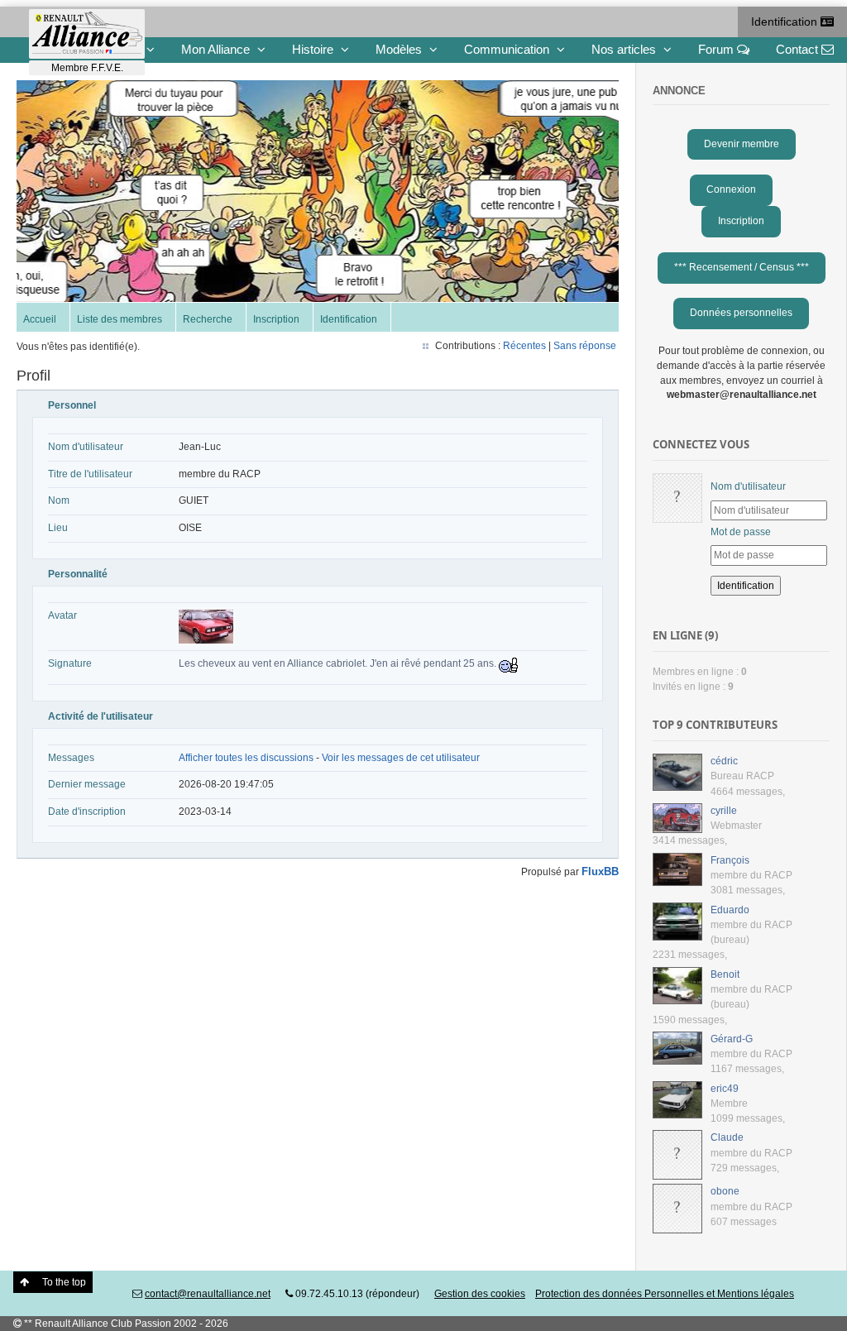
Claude (727, 1137)
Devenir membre (741, 144)
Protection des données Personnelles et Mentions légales (664, 1294)
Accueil (39, 319)
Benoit (725, 974)
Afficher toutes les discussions (246, 758)
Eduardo (730, 910)
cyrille (724, 810)
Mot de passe (741, 532)
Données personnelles (741, 312)
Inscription (276, 319)
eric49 (725, 1088)
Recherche (207, 319)
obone (725, 1191)
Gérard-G (732, 1039)
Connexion (731, 189)
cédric (724, 761)
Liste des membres (119, 319)
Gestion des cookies (479, 1294)
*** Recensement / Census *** (741, 267)
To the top (64, 1282)
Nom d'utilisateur (748, 486)
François (730, 860)
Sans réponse (584, 346)
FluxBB (600, 871)
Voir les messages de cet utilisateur (401, 758)
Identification (786, 21)
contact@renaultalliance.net (207, 1294)
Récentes (524, 346)
